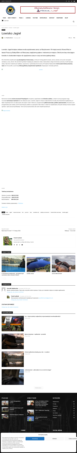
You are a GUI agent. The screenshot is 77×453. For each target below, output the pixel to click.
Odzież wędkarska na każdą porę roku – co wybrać (37, 352)
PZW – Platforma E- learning (42, 410)
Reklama (20, 203)
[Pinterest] (16, 41)
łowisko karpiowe (5, 214)
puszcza (26, 212)
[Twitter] (71, 1)
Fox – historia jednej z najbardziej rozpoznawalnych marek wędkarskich (42, 316)
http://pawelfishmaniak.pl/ (19, 240)
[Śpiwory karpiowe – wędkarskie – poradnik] (13, 341)
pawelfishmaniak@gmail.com (46, 298)
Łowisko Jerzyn (30, 273)
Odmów (54, 438)
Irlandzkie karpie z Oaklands (17, 414)
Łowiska (10, 27)
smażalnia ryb (36, 212)
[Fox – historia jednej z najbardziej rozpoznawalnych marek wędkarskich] (13, 323)
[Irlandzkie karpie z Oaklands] (5, 416)
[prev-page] (3, 279)
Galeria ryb (4, 207)
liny (22, 212)
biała (7, 212)
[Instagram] (69, 1)
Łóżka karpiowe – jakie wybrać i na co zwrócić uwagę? (38, 370)
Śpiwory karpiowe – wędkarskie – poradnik (35, 334)
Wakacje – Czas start (70, 230)
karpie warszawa (17, 212)
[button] (73, 21)
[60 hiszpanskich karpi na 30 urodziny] (5, 409)
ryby (31, 212)
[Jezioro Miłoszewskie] (63, 263)
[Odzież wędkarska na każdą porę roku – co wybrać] (13, 359)
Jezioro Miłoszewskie (57, 273)
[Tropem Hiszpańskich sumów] (5, 403)
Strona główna (5, 27)
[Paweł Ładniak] (3, 38)
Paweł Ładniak (9, 37)
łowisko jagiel (65, 212)
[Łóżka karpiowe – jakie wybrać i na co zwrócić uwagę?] (13, 377)
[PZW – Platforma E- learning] (30, 412)
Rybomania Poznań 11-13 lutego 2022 (11, 230)
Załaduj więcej (38, 387)
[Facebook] (66, 1)
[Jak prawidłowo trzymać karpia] (30, 418)
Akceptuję (35, 438)
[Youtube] (74, 1)
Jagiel (11, 212)
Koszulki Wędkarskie (12, 288)
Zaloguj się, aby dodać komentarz (15, 292)
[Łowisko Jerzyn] (38, 263)
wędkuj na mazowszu (44, 212)
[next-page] (5, 279)
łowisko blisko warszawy (56, 212)
